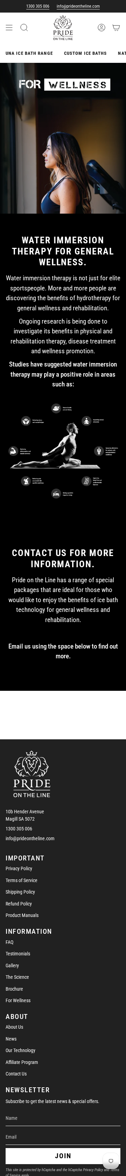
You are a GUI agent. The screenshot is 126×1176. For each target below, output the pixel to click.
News (11, 1039)
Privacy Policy (19, 868)
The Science (17, 977)
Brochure (14, 989)
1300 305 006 (37, 6)
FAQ (9, 942)
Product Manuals (22, 915)
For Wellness (18, 1000)
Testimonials (18, 953)
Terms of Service (21, 880)
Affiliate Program (22, 1062)
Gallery (12, 965)
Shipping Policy (20, 892)
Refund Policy (19, 904)
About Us (14, 1027)
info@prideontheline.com (78, 6)
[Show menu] (9, 28)
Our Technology (20, 1050)
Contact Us (16, 1074)
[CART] (116, 28)
